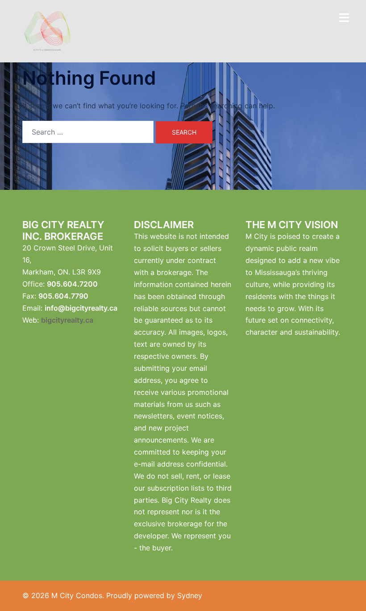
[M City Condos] (47, 30)
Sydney (189, 595)
